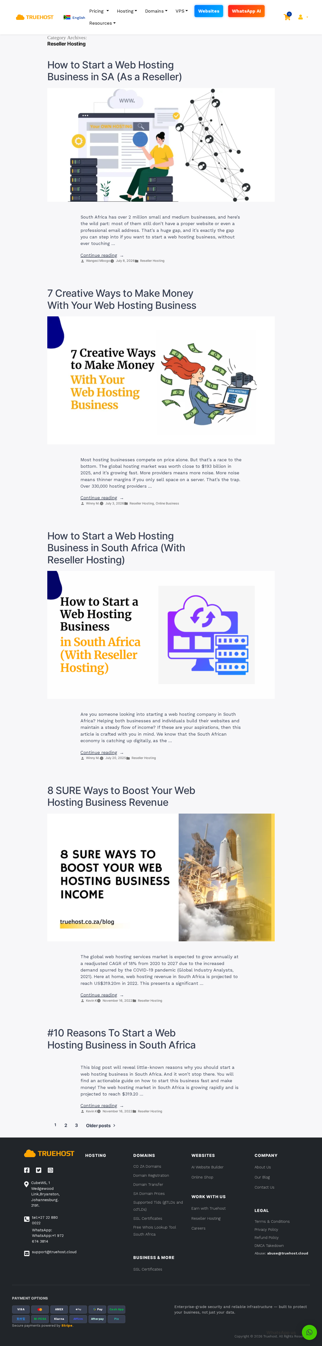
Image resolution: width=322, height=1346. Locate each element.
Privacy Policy (266, 1229)
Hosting (125, 11)
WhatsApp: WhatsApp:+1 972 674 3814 (48, 1236)
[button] (74, 17)
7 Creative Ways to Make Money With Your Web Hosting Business (121, 299)
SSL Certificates (147, 1269)
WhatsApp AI (246, 11)
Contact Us (264, 1187)
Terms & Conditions (272, 1221)
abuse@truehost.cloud (287, 1253)
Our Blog (262, 1177)
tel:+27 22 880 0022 (45, 1220)
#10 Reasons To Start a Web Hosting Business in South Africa (121, 1039)
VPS (180, 11)
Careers (198, 1228)
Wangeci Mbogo (98, 261)
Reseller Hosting (152, 261)
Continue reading (102, 255)
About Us (263, 1167)
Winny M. (93, 503)
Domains (154, 11)
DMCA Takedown (269, 1245)
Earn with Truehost (208, 1208)
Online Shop (202, 1177)
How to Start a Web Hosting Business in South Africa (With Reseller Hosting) (116, 548)
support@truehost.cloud (54, 1252)
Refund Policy (267, 1237)
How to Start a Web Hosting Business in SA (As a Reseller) (114, 71)
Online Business (167, 503)
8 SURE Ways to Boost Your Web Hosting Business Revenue (121, 796)
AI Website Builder (207, 1167)
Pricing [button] (97, 11)
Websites (208, 11)
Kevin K (91, 1000)
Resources (100, 23)
